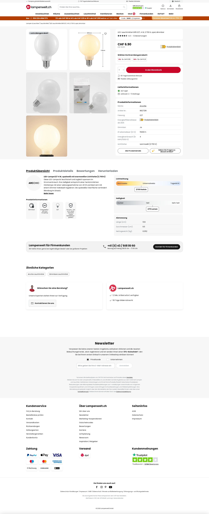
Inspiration (83, 441)
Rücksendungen (33, 426)
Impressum (137, 418)
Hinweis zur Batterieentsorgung (112, 491)
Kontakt (29, 418)
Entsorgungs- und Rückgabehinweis (136, 491)
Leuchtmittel (44, 23)
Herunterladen (108, 171)
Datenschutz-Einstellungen (69, 491)
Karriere (82, 430)
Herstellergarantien (34, 434)
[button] (46, 92)
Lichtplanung (84, 434)
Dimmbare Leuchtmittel (58, 274)
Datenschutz (137, 415)
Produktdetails (63, 171)
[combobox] (92, 6)
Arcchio (143, 106)
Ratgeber (94, 441)
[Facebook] (98, 487)
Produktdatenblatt (174, 47)
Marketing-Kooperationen (90, 418)
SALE (130, 14)
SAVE (130, 18)
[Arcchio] (34, 183)
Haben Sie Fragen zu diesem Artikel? (166, 151)
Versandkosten (32, 422)
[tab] (38, 171)
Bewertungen (86, 171)
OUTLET (161, 14)
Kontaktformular (83, 392)
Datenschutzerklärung (123, 392)
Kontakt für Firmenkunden (166, 247)
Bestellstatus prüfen (34, 415)
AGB (134, 411)
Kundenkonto (32, 437)
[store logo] (38, 7)
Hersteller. (130, 377)
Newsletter (84, 415)
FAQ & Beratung (33, 411)
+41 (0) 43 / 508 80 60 (121, 245)
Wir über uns (84, 411)
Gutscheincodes (86, 422)
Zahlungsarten (32, 430)
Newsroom (83, 437)
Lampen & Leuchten (32, 23)
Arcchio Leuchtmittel (36, 274)
